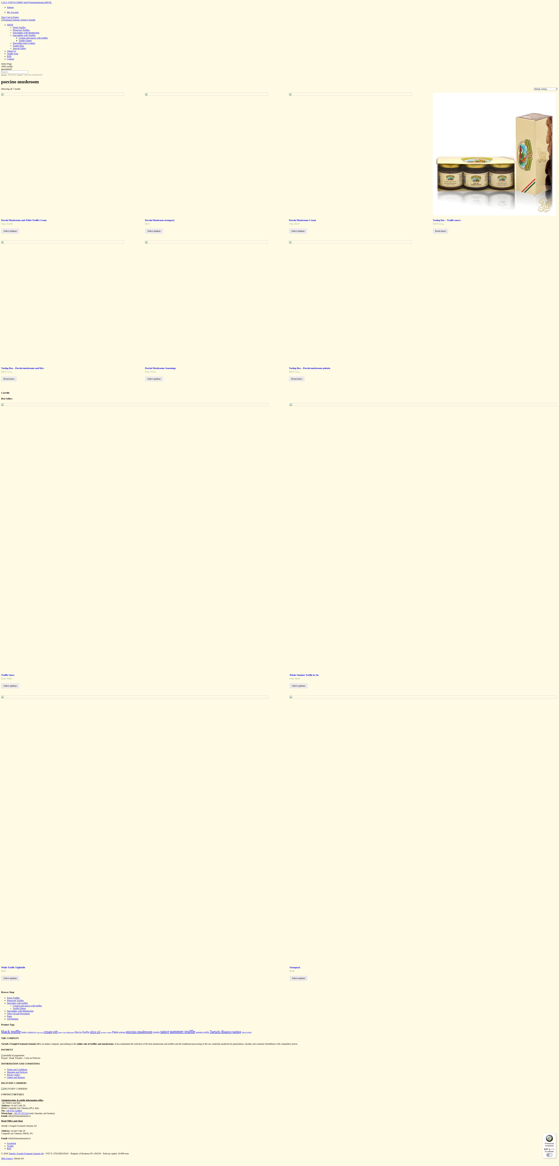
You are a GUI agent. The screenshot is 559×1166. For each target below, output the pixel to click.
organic (103, 1032)
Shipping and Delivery (17, 1072)
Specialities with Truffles (24, 35)
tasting (236, 1032)
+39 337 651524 (21, 1113)
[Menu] (554, 1135)
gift (55, 1032)
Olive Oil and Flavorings (18, 1013)
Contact (10, 59)
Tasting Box (18, 46)
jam (64, 1032)
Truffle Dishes (25, 40)
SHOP (10, 25)
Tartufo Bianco (221, 1032)
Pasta (9, 1016)
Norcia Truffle (82, 1032)
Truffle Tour (12, 53)
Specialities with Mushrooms (26, 32)
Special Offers (19, 48)
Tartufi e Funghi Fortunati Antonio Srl (26, 1153)
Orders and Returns (16, 1077)
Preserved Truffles (21, 30)
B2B (9, 56)
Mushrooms (70, 1032)
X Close (5, 1163)
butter (24, 1032)
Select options (10, 231)
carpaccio (31, 1032)
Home (4, 75)
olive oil (95, 1032)
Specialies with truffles (17, 1003)
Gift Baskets (12, 1019)
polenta (121, 1032)
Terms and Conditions (17, 1069)
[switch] (549, 1155)
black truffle (11, 1031)
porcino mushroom (139, 1032)
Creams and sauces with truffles (33, 38)
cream (48, 1032)
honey (60, 1032)
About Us (11, 51)
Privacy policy (13, 1075)
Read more (440, 231)
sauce (164, 1031)
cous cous (40, 1032)
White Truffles (247, 1032)
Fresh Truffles (19, 27)
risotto (156, 1032)
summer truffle (182, 1031)
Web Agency (7, 1158)
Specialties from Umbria (24, 43)
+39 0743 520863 (14, 1110)
